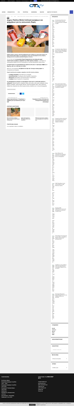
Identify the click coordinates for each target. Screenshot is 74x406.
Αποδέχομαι (32, 404)
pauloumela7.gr (41, 385)
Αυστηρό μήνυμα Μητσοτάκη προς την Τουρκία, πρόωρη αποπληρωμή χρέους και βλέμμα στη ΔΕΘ (61, 21)
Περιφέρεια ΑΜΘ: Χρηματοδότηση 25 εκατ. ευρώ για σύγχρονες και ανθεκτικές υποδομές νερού (60, 209)
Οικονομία (34, 12)
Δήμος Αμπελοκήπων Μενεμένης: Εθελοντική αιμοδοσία (25, 119)
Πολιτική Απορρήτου (25, 0)
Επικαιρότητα (11, 12)
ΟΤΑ (19, 12)
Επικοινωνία (18, 0)
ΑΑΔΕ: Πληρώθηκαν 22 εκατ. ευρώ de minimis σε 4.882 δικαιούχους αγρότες (60, 184)
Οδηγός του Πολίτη (52, 12)
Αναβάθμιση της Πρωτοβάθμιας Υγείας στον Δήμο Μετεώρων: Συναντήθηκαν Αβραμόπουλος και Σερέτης (61, 266)
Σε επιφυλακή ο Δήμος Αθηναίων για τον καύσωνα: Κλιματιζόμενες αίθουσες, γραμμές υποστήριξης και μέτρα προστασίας (61, 50)
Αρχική (3, 12)
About (31, 0)
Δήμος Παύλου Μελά (11, 89)
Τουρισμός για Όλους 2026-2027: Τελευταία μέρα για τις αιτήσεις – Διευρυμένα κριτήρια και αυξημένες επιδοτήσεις (61, 120)
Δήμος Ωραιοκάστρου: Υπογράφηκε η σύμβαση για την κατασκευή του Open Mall (16, 100)
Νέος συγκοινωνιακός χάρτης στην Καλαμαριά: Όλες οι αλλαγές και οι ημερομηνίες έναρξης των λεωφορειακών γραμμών (61, 85)
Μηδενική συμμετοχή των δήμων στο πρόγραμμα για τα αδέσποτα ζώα (41, 119)
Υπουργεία (25, 12)
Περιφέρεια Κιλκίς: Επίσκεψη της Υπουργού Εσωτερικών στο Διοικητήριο (40, 100)
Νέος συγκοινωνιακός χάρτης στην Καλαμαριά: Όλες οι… (50, 0)
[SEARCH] (66, 350)
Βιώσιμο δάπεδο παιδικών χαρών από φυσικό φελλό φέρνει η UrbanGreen (13, 119)
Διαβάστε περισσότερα (41, 404)
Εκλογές (42, 12)
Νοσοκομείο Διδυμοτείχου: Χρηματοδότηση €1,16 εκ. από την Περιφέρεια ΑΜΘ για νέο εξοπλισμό (61, 295)
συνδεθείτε (20, 126)
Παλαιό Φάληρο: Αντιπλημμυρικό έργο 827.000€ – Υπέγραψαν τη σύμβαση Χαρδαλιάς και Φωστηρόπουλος (61, 237)
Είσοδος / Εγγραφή (11, 0)
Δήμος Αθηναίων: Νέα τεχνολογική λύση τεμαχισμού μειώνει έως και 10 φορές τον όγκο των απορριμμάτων (60, 155)
